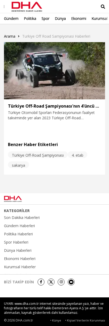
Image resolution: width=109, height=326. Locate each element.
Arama (9, 36)
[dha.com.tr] (19, 199)
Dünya (60, 18)
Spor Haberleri (16, 242)
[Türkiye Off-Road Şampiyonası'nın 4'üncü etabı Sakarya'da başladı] (54, 70)
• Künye (55, 320)
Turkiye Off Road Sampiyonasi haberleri (56, 36)
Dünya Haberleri (17, 250)
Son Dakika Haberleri (22, 217)
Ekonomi (78, 18)
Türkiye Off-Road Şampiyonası (38, 155)
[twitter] (51, 282)
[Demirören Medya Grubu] (93, 199)
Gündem (11, 18)
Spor (45, 18)
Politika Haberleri (18, 234)
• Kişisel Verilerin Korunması (85, 320)
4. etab (77, 155)
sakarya (18, 165)
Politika (30, 18)
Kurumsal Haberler (20, 267)
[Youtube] (71, 282)
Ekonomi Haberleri (19, 259)
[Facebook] (41, 282)
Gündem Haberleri (19, 226)
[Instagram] (61, 282)
